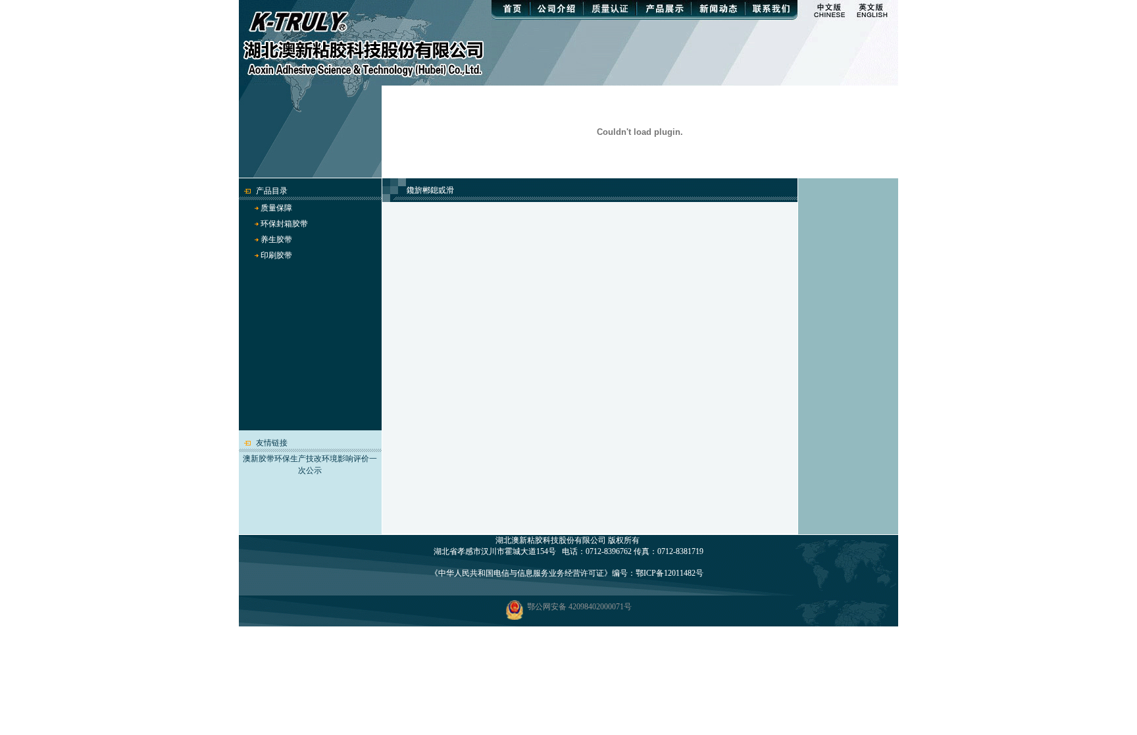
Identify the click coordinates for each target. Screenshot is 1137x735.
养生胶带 (276, 239)
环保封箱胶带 (284, 223)
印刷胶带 (276, 255)
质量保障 (276, 208)
